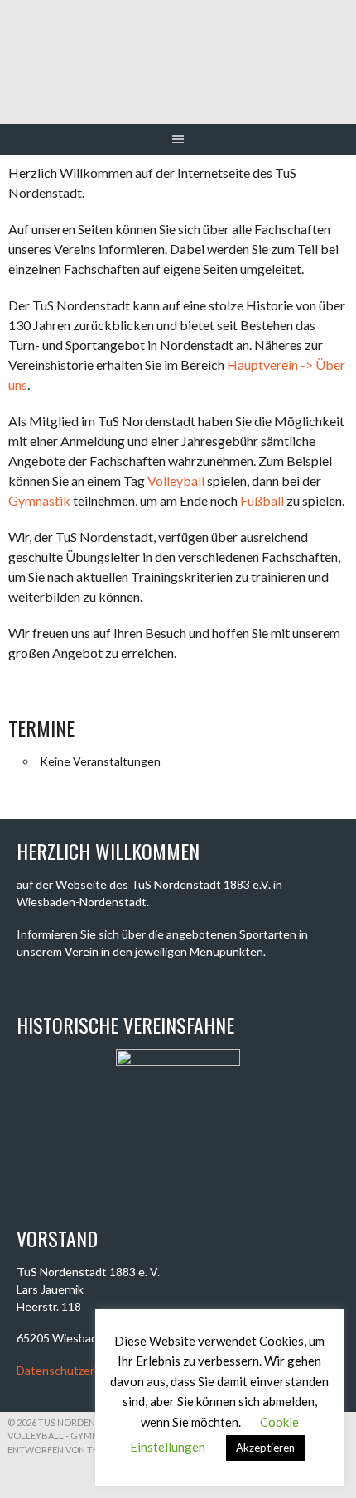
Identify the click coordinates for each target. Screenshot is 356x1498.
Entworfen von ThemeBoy (72, 1449)
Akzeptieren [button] (265, 1447)
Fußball (262, 500)
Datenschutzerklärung (74, 1370)
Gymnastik (39, 500)
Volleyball (175, 480)
